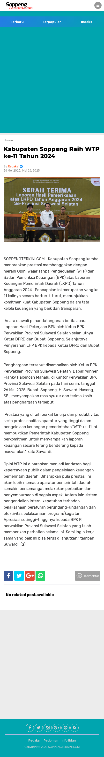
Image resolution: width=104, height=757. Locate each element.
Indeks (86, 22)
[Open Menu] (98, 5)
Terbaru (17, 22)
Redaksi (34, 740)
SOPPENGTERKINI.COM (64, 747)
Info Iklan (68, 740)
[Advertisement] (52, 81)
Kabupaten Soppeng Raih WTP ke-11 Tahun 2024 (52, 152)
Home (8, 140)
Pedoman (51, 740)
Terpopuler (52, 22)
